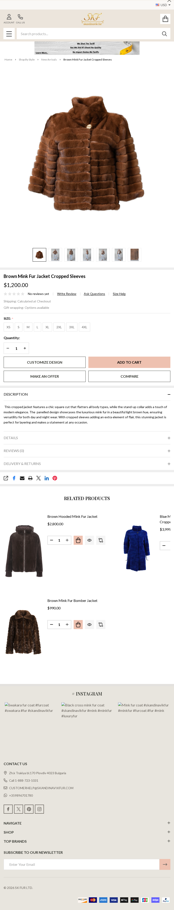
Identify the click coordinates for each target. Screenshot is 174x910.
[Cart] (165, 19)
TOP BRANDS (15, 841)
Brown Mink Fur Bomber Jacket (72, 600)
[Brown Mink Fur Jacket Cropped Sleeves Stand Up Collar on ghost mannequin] (39, 255)
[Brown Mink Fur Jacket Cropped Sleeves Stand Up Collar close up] (134, 255)
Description (16, 394)
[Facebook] (14, 478)
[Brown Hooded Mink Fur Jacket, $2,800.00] (24, 550)
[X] (38, 478)
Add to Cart (129, 362)
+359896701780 (21, 795)
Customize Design (44, 362)
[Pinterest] (55, 478)
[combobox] (93, 33)
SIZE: (9, 318)
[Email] (22, 478)
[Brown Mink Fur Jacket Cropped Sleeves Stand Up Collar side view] (87, 255)
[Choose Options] (78, 540)
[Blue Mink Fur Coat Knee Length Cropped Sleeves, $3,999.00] (136, 550)
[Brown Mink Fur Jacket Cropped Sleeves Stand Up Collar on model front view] (55, 255)
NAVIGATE (13, 823)
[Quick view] (89, 540)
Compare (129, 376)
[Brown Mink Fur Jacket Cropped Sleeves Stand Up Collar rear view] (71, 255)
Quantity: (12, 338)
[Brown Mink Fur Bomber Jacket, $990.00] (24, 634)
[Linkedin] (46, 478)
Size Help (119, 293)
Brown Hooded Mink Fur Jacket (72, 516)
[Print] (30, 478)
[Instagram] (39, 809)
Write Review (66, 293)
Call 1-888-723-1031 (23, 780)
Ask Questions (94, 293)
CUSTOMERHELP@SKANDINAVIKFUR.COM (41, 788)
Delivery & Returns (22, 463)
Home (8, 59)
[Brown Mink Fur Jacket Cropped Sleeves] (103, 255)
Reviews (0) (14, 450)
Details (11, 438)
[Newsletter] (165, 864)
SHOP (9, 832)
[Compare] (100, 540)
